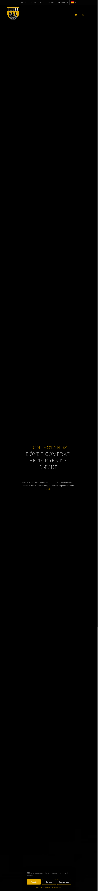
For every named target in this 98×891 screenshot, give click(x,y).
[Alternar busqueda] (83, 15)
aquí (48, 489)
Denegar (49, 882)
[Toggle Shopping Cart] (75, 15)
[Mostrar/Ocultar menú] (91, 15)
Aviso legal (40, 887)
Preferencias (64, 882)
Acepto (34, 882)
